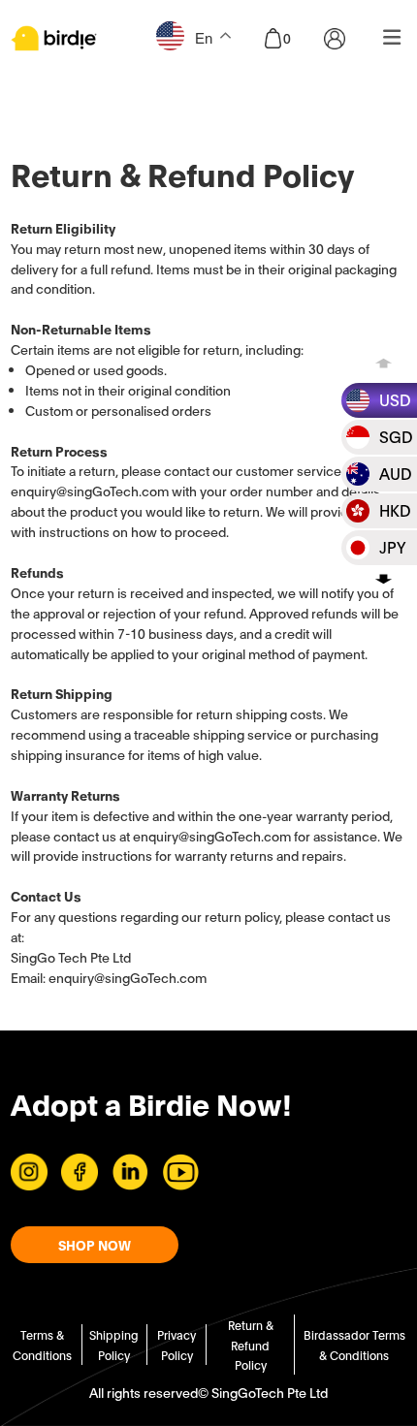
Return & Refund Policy (250, 1345)
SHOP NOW (94, 1244)
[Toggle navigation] (392, 38)
